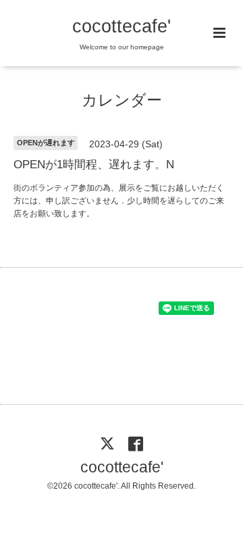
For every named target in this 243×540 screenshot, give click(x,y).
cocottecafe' (121, 26)
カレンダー (122, 100)
